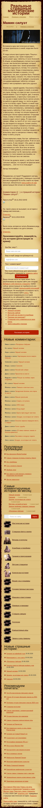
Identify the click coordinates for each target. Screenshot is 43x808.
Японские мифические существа (17, 761)
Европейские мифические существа (19, 769)
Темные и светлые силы (25, 387)
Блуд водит (21, 409)
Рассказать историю (21, 332)
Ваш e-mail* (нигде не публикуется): (19, 256)
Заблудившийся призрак (17, 324)
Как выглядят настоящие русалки (18, 750)
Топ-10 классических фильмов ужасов (19, 693)
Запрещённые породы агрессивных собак (20, 777)
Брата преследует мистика (26, 413)
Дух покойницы (11, 462)
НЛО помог (20, 405)
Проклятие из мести (22, 374)
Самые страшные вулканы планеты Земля (21, 458)
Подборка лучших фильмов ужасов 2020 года (22, 703)
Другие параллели (12, 479)
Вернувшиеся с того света (15, 657)
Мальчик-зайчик (14, 313)
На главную (8, 787)
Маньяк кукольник (21, 397)
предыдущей (24, 288)
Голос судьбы (20, 426)
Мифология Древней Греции (16, 757)
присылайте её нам (29, 183)
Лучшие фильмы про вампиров (17, 716)
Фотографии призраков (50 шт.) (17, 742)
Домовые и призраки (19, 17)
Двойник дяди (11, 470)
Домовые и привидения (12, 789)
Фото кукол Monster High (15, 746)
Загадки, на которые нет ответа (28, 417)
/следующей (34, 288)
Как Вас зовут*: (11, 247)
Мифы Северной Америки (15, 765)
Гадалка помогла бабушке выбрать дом (20, 665)
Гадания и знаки (28, 789)
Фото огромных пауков (14, 753)
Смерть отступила (23, 401)
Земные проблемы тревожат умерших (22, 506)
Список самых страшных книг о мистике (20, 773)
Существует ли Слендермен (16, 738)
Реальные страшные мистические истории (21, 9)
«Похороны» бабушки (22, 344)
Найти (35, 516)
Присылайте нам (10, 801)
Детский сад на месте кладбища (20, 315)
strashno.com (23, 793)
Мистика (16, 787)
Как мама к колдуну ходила (25, 436)
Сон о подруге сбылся (14, 466)
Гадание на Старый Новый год (16, 734)
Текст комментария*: (13, 264)
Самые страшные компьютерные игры (19, 720)
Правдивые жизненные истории (17, 781)
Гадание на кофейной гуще (15, 653)
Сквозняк (19, 366)
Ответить (6, 215)
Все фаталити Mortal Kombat (16, 454)
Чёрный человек (14, 310)
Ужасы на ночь (26, 787)
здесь (26, 293)
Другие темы (8, 791)
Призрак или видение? (16, 317)
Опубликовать (21, 276)
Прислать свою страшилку (24, 791)
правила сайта (31, 273)
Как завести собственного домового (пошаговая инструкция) (18, 474)
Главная (6, 17)
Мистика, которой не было (18, 504)
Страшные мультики (13, 707)
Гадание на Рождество (14, 724)
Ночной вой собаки (21, 370)
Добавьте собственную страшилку (16, 284)
